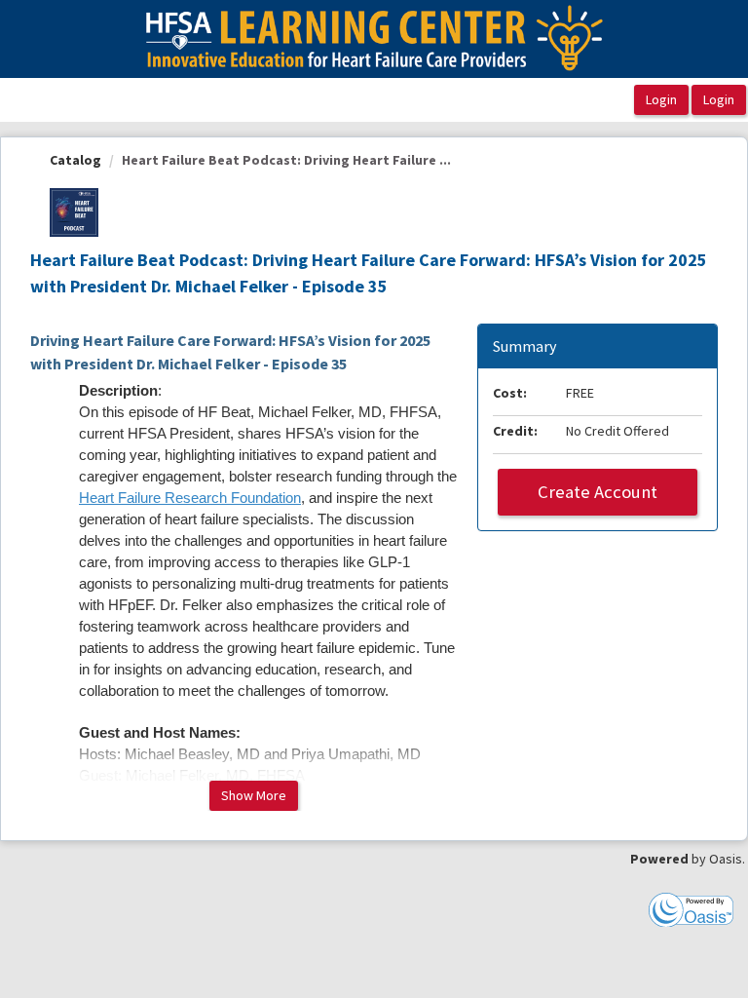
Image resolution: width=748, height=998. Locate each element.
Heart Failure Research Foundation (190, 498)
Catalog (75, 160)
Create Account (597, 491)
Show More (253, 795)
